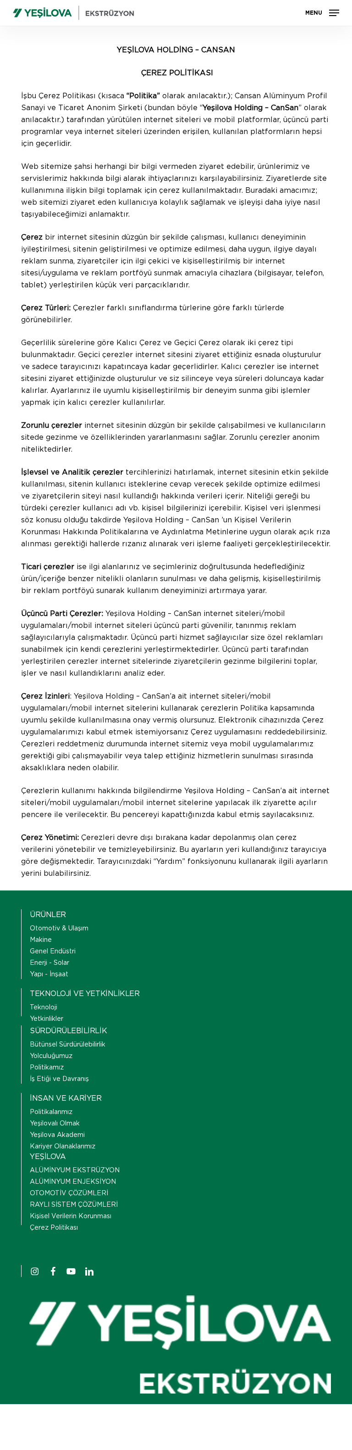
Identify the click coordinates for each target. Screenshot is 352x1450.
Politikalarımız (51, 1112)
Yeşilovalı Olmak (55, 1123)
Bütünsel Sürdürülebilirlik (67, 1044)
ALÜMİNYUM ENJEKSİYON (73, 1182)
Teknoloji (43, 1007)
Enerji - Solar (49, 963)
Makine (41, 940)
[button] (322, 13)
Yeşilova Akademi (57, 1135)
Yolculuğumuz (51, 1056)
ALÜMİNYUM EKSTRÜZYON (75, 1170)
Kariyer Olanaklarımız (62, 1146)
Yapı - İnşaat (49, 974)
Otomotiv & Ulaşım (59, 928)
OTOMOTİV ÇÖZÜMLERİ (69, 1193)
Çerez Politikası (54, 1228)
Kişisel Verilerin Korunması (70, 1216)
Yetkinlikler (46, 1019)
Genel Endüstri (53, 951)
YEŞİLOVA (48, 1156)
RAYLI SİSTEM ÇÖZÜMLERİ (74, 1205)
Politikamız (47, 1067)
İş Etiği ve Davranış (59, 1079)
